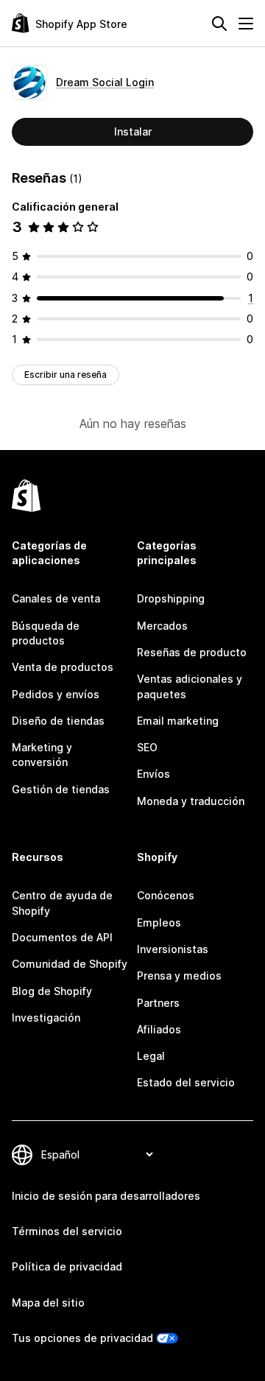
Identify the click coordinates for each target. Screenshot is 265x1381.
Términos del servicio (67, 1231)
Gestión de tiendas (61, 789)
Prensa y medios (179, 975)
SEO (147, 747)
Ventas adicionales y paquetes (189, 686)
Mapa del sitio (48, 1302)
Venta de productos (62, 667)
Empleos (159, 922)
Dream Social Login (105, 82)
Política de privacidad (67, 1266)
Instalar (133, 131)
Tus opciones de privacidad (82, 1338)
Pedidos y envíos (55, 694)
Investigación (46, 1017)
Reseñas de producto (192, 652)
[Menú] (246, 23)
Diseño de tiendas (58, 720)
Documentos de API (62, 937)
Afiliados (159, 1029)
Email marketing (178, 720)
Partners (158, 1003)
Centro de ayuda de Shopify (62, 902)
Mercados (162, 625)
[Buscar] (219, 23)
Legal (151, 1056)
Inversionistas (172, 949)
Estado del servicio (186, 1082)
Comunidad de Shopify (69, 963)
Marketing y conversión (42, 754)
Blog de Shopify (52, 991)
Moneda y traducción (190, 801)
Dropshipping (171, 598)
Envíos (153, 773)
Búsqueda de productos (46, 633)
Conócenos (165, 895)
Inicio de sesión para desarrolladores (106, 1196)
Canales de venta (56, 598)
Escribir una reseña (65, 374)
